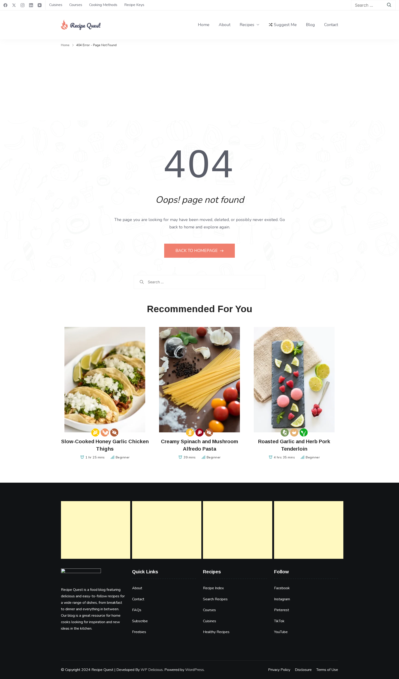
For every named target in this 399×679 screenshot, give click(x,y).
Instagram (282, 599)
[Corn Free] (95, 432)
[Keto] (285, 432)
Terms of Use (327, 669)
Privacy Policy (279, 669)
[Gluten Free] (190, 432)
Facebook (282, 588)
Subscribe (140, 621)
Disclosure (303, 669)
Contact (331, 24)
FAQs (136, 610)
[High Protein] (200, 432)
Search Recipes (215, 599)
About (224, 24)
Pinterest (281, 610)
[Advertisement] (199, 83)
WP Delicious (152, 669)
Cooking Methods (103, 4)
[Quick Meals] (294, 432)
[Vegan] (304, 432)
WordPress (194, 669)
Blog (310, 24)
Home (203, 24)
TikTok (279, 621)
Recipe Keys (134, 4)
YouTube (281, 631)
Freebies (139, 631)
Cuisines (55, 4)
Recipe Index (213, 588)
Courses (75, 4)
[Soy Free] (105, 432)
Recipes (247, 24)
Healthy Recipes (216, 631)
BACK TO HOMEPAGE (197, 250)
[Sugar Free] (114, 432)
